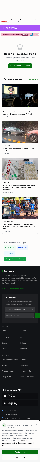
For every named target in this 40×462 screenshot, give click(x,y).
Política (23, 343)
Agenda (23, 331)
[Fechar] (36, 424)
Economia (24, 349)
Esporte (23, 337)
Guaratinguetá (25, 371)
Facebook (23, 247)
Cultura (4, 343)
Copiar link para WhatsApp (16, 259)
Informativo (6, 337)
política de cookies (19, 443)
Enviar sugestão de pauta (14, 288)
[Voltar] (3, 28)
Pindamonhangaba (8, 371)
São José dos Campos (10, 360)
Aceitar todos (20, 452)
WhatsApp (10, 247)
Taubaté (23, 360)
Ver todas (32, 79)
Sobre (4, 331)
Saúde (4, 349)
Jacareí (4, 365)
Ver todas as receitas (22, 66)
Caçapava (24, 365)
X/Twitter (10, 253)
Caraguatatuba (7, 377)
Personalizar (20, 458)
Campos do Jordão (27, 377)
